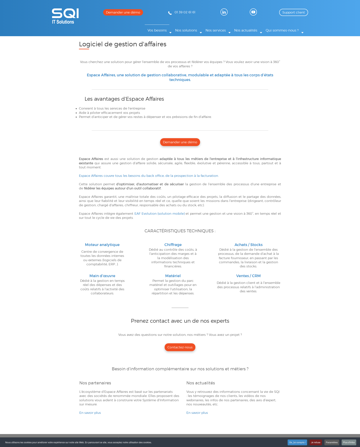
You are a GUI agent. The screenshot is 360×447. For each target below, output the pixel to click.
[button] (158, 30)
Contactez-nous (180, 347)
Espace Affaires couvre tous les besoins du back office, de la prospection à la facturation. (149, 176)
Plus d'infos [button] (349, 442)
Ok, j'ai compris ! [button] (297, 442)
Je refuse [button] (315, 442)
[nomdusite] (65, 22)
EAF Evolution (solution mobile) (159, 213)
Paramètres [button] (332, 442)
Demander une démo (123, 12)
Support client (293, 12)
